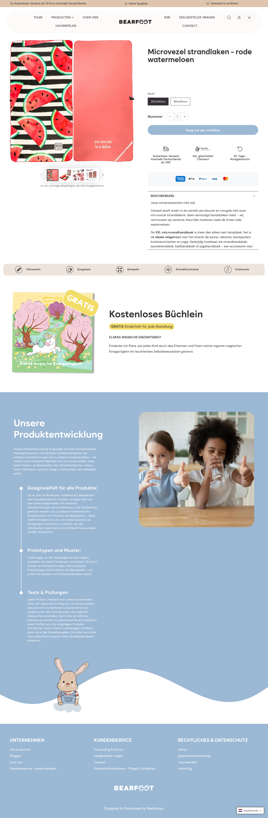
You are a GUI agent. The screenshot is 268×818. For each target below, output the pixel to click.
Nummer (155, 116)
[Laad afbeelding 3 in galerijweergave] (78, 175)
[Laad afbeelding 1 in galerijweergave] (52, 175)
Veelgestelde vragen (108, 756)
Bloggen (15, 756)
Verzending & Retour (109, 749)
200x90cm (158, 101)
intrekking (185, 768)
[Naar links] (41, 175)
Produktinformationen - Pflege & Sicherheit (125, 768)
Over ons (16, 762)
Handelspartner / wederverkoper (33, 768)
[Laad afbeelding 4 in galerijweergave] (91, 175)
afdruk (182, 749)
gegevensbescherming (194, 756)
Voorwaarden (187, 762)
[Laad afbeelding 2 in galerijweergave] (65, 175)
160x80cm (180, 101)
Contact (100, 762)
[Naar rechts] (102, 175)
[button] (229, 17)
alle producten (20, 749)
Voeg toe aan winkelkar (203, 130)
